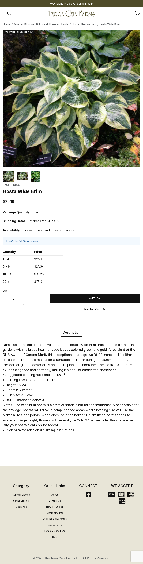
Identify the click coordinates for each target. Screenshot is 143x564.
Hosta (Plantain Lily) (84, 24)
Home (6, 24)
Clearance (21, 506)
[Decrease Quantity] (6, 299)
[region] (71, 176)
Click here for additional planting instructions (39, 430)
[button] (8, 176)
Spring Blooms (21, 500)
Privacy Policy (54, 524)
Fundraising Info (54, 512)
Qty (5, 290)
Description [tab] (72, 332)
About (54, 494)
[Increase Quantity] (20, 299)
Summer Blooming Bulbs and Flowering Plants (41, 24)
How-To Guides (54, 506)
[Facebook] (88, 495)
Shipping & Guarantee (55, 518)
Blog (54, 537)
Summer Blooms (21, 494)
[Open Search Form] (9, 13)
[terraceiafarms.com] (71, 13)
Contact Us (55, 500)
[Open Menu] (3, 13)
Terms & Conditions (54, 530)
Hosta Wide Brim (109, 24)
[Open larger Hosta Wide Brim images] (71, 98)
